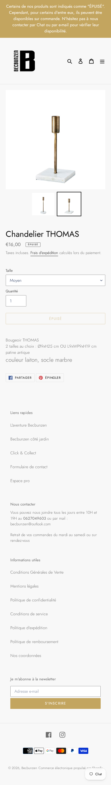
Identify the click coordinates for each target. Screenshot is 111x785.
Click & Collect (23, 453)
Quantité (12, 291)
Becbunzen (29, 767)
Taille (9, 270)
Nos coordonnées (25, 655)
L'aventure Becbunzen (28, 425)
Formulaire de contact (28, 467)
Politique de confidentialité (33, 600)
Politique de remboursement (34, 642)
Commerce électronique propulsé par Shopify (70, 767)
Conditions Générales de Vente (37, 572)
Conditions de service (29, 614)
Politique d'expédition (28, 628)
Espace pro (20, 481)
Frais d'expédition (44, 253)
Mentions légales (24, 586)
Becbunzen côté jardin (29, 439)
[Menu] (102, 61)
